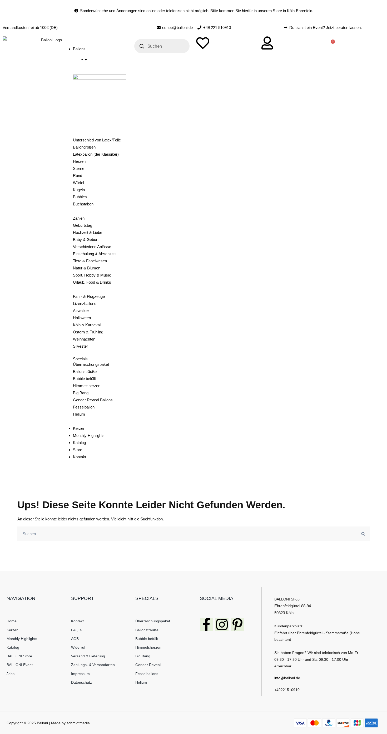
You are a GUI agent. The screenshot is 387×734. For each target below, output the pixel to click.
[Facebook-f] (206, 624)
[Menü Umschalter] (75, 41)
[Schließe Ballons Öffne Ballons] (84, 59)
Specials (80, 359)
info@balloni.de (287, 678)
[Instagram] (222, 624)
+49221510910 (287, 690)
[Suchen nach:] (193, 533)
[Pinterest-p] (237, 624)
